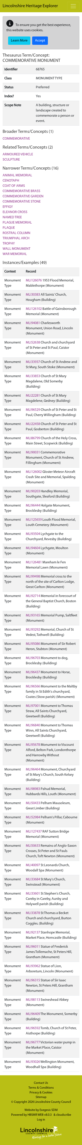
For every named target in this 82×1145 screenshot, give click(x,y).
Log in (41, 1119)
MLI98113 (33, 1000)
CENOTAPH (11, 180)
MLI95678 (33, 745)
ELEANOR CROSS (15, 212)
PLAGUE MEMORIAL (17, 222)
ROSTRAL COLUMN (16, 233)
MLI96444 (33, 505)
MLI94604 (33, 548)
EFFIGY (8, 207)
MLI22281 (33, 395)
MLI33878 (33, 913)
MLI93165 (33, 615)
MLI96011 (33, 947)
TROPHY (9, 243)
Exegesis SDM (49, 1110)
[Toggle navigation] (73, 6)
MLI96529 (33, 410)
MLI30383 (33, 295)
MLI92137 (33, 932)
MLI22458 (33, 424)
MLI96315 (33, 980)
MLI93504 (33, 534)
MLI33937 (33, 362)
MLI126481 (34, 562)
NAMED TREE (12, 217)
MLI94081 (33, 323)
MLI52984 (33, 817)
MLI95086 (33, 644)
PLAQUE (9, 228)
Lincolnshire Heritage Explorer (30, 6)
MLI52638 (33, 342)
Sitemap (41, 1097)
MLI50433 (33, 803)
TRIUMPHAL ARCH (16, 238)
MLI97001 (33, 706)
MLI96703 (33, 658)
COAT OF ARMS (14, 186)
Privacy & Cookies (41, 1092)
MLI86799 (33, 438)
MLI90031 (33, 452)
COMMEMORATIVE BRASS (21, 191)
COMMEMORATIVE (16, 139)
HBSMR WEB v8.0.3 (40, 1115)
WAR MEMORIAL (15, 254)
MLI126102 (34, 309)
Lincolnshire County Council (53, 1102)
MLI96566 (33, 686)
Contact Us (41, 1083)
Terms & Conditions (41, 1087)
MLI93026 (33, 1062)
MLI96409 (33, 1014)
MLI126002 (34, 472)
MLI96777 (33, 1042)
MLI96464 (33, 769)
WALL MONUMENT (16, 249)
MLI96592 (33, 1028)
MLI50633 (33, 846)
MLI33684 (33, 879)
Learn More (19, 40)
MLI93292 (33, 629)
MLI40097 (33, 865)
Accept (40, 40)
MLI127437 (34, 831)
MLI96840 (33, 725)
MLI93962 (33, 966)
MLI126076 (34, 280)
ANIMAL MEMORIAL (17, 175)
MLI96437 (33, 672)
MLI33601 (33, 893)
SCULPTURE (11, 159)
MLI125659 (34, 520)
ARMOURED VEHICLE (18, 154)
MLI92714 (33, 596)
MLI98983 (33, 789)
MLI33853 (33, 376)
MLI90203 (33, 491)
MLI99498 (33, 576)
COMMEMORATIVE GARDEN (23, 196)
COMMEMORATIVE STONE (22, 201)
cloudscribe (63, 1115)
